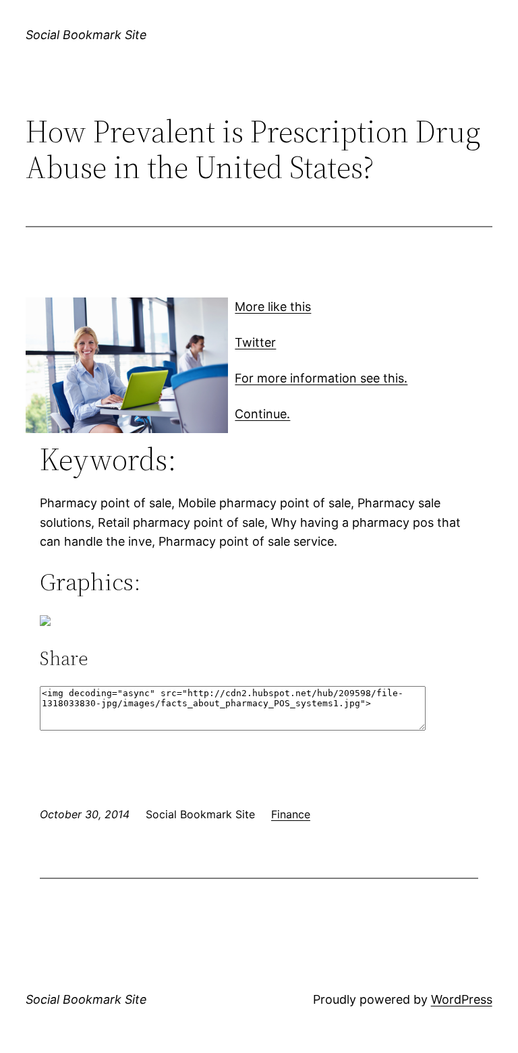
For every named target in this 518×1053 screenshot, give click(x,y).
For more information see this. (321, 378)
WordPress (461, 999)
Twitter (255, 342)
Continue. (262, 414)
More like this (273, 307)
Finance (290, 814)
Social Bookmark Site (86, 35)
